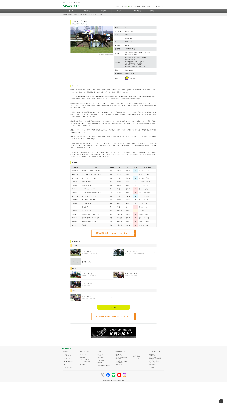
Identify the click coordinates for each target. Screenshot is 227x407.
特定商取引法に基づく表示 (155, 358)
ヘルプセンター (101, 355)
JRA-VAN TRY (66, 357)
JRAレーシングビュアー (68, 367)
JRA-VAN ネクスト (67, 354)
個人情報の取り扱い (154, 360)
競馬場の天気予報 (136, 356)
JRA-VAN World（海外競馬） (121, 357)
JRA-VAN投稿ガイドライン (155, 357)
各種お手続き (101, 360)
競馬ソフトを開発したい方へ (138, 6)
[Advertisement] (53, 394)
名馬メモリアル (89, 14)
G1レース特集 (118, 358)
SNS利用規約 (153, 355)
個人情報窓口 (152, 364)
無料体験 (103, 11)
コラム (134, 353)
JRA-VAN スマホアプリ (68, 358)
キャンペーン (135, 355)
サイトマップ (67, 372)
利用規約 (152, 354)
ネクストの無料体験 (85, 359)
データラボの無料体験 (85, 361)
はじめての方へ (122, 6)
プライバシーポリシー (154, 361)
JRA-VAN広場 (136, 11)
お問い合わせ (101, 357)
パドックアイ (83, 354)
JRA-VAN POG (119, 355)
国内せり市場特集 (119, 362)
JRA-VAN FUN (118, 354)
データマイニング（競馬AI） (121, 361)
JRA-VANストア (136, 358)
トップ (71, 11)
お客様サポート (155, 11)
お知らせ (82, 364)
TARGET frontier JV (68, 361)
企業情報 (151, 367)
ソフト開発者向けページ (104, 365)
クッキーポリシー (153, 362)
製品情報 (87, 11)
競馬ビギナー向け (119, 364)
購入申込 (119, 11)
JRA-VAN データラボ (68, 355)
